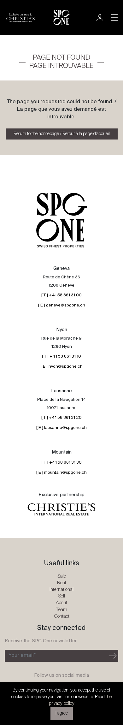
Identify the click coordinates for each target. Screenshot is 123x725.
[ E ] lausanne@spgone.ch (61, 428)
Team (61, 609)
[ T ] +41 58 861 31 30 (62, 463)
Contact (61, 616)
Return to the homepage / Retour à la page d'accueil (62, 134)
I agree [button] (62, 713)
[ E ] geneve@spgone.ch (61, 305)
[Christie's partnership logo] (61, 509)
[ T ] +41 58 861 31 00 (61, 295)
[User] (99, 17)
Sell (61, 596)
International (61, 589)
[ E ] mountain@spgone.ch (61, 473)
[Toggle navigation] (114, 17)
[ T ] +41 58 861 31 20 (61, 418)
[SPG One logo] (61, 17)
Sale (61, 576)
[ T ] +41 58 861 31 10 (61, 356)
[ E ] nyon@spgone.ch (62, 367)
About (61, 602)
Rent (61, 582)
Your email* (22, 655)
